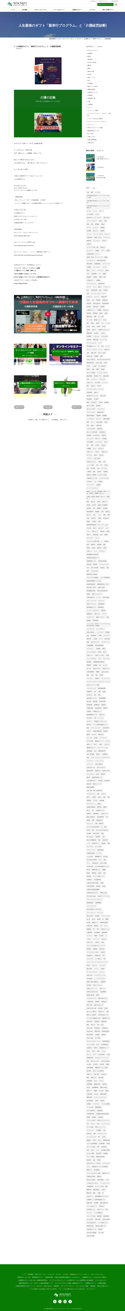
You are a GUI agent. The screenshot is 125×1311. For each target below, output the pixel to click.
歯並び (99, 287)
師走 (104, 462)
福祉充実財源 (90, 512)
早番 (109, 515)
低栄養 (106, 535)
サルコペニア (90, 538)
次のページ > (77, 407)
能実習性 (103, 774)
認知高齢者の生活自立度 (92, 554)
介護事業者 (89, 932)
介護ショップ (102, 988)
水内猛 (95, 738)
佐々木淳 (101, 1091)
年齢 (88, 1150)
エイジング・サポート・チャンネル (95, 389)
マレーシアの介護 (91, 1216)
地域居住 (102, 307)
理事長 (88, 1117)
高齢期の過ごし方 (96, 870)
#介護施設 (55, 420)
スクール (89, 234)
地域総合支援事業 (91, 807)
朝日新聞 (97, 916)
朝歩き (92, 425)
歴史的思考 (98, 1153)
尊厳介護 (100, 1229)
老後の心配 (89, 356)
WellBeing (89, 1133)
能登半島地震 (106, 1140)
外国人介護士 (96, 833)
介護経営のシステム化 (92, 478)
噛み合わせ (106, 310)
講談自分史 (104, 1021)
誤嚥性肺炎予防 (101, 751)
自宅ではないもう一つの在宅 (93, 1163)
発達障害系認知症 (91, 584)
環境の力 (98, 754)
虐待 (108, 1011)
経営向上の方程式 (91, 1180)
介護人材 (103, 445)
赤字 (93, 810)
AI (105, 936)
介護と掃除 (100, 1077)
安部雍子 (97, 678)
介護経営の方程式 (91, 1176)
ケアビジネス (102, 379)
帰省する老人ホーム (103, 998)
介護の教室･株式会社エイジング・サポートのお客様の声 (98, 207)
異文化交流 (106, 518)
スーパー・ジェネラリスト (93, 610)
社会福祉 (89, 307)
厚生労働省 (89, 264)
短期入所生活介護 (101, 260)
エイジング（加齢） (93, 110)
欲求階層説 (89, 1084)
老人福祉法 (107, 780)
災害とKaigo (90, 1031)
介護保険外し (96, 813)
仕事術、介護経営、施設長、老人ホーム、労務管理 (98, 497)
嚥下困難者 (96, 1170)
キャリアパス (106, 658)
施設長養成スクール (93, 131)
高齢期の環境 (90, 771)
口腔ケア (89, 731)
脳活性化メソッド (99, 741)
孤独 (94, 1133)
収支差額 (89, 435)
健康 (101, 356)
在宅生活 (89, 244)
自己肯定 (102, 1064)
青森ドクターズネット (97, 594)
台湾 (88, 568)
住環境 (88, 505)
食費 (102, 833)
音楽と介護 (89, 975)
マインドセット (90, 485)
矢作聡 (104, 691)
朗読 (100, 290)
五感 (95, 718)
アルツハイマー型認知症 (92, 577)
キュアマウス (90, 846)
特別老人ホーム (95, 843)
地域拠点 (89, 620)
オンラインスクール (91, 343)
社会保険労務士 (104, 1044)
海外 (99, 840)
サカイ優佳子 (98, 959)
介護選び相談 (90, 708)
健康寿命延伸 (91, 89)
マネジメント (90, 823)
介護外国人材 (91, 98)
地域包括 (103, 1035)
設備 (88, 757)
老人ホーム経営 (90, 406)
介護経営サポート (91, 310)
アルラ (100, 860)
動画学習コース (106, 1173)
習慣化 (96, 1101)
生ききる (103, 794)
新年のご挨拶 (103, 863)
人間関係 (95, 665)
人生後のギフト (90, 280)
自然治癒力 (94, 274)
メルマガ (104, 267)
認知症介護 (89, 1203)
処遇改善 (89, 662)
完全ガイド (97, 439)
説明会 (88, 965)
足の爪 (88, 1087)
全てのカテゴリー (92, 50)
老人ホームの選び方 (91, 1011)
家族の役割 (99, 429)
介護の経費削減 (91, 140)
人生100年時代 (105, 728)
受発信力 (107, 512)
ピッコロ (107, 323)
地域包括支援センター (97, 777)
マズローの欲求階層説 (92, 1143)
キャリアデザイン (100, 629)
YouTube (99, 386)
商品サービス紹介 (92, 86)
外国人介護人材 (96, 303)
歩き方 (92, 1150)
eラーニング (100, 912)
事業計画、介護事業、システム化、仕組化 (97, 475)
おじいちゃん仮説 (91, 1147)
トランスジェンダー (104, 564)
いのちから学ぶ (94, 571)
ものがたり (89, 297)
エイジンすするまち (91, 658)
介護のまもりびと (91, 767)
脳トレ (95, 744)
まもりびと (107, 744)
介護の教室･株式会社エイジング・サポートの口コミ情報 (98, 196)
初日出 (106, 465)
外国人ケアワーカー (91, 604)
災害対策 (103, 952)
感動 (107, 568)
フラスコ (99, 597)
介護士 (99, 873)
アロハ (88, 1166)
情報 (102, 512)
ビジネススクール (91, 794)
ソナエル (103, 1051)
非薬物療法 (99, 1110)
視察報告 (90, 59)
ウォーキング (100, 270)
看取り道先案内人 (91, 817)
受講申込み (97, 771)
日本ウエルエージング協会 (95, 128)
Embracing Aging (105, 1061)
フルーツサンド (100, 409)
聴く (99, 1137)
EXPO (92, 675)
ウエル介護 (100, 1232)
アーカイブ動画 (90, 1157)
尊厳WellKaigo (90, 1226)
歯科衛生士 (100, 734)
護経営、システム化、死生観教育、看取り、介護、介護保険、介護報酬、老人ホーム (98, 492)
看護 (92, 224)
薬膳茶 (104, 274)
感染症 (108, 250)
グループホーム (90, 774)
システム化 (103, 468)
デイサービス (96, 1104)
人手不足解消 (90, 442)
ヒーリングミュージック (99, 975)
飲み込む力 (104, 1074)
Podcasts (96, 1094)
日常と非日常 (97, 458)
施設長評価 (106, 376)
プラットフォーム (91, 912)
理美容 (92, 323)
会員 (102, 346)
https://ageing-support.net (22, 236)
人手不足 (97, 445)
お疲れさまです (96, 668)
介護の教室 (89, 392)
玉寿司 (106, 313)
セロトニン (98, 419)
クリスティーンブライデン (100, 1097)
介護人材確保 (100, 1180)
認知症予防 (104, 297)
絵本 (88, 290)
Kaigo (97, 774)
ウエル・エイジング (95, 728)
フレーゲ (89, 287)
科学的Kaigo (97, 1028)
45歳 (99, 691)
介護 (88, 102)
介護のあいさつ (106, 668)
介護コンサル (90, 942)
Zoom (88, 274)
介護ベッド (89, 551)
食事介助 (102, 531)
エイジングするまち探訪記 (95, 119)
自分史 (93, 919)
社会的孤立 (104, 1147)
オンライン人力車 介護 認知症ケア (96, 247)
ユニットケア (90, 439)
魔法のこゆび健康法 (103, 505)
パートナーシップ (99, 761)
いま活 (107, 1180)
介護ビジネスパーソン (92, 988)
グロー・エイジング (91, 601)
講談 (88, 1025)
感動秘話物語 (90, 903)
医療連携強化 (98, 1107)
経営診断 (99, 544)
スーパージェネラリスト (92, 488)
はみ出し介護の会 (91, 359)
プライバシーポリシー (92, 221)
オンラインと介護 (99, 1186)
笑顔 (88, 571)
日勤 (88, 518)
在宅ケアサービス (95, 642)
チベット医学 (98, 846)
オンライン (95, 227)
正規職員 (98, 649)
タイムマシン (106, 635)
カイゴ (106, 926)
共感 (88, 353)
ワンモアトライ (90, 617)
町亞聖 (106, 1008)
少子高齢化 (98, 1130)
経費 (93, 820)
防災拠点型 (97, 955)
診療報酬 (104, 415)
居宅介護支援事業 (99, 645)
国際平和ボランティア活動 (101, 1068)
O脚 (94, 508)
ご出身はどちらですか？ (92, 1183)
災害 (98, 1025)
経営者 (100, 313)
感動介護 (89, 1190)
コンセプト (97, 192)
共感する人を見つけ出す (92, 992)
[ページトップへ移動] (62, 1267)
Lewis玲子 (95, 1064)
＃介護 (108, 1054)
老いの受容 (98, 1038)
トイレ (88, 531)
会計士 (93, 1051)
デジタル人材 (90, 1107)
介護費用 (96, 356)
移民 (105, 860)
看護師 (88, 330)
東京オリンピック (97, 784)
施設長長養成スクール (92, 715)
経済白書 (100, 780)
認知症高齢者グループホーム (102, 1196)
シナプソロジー (102, 738)
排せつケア (100, 528)
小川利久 (94, 521)
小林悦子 (94, 797)
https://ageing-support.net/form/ (24, 245)
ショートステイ (96, 241)
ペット (97, 1150)
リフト (95, 551)
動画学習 (89, 1160)
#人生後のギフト (44, 420)
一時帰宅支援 (90, 1002)
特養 (88, 728)
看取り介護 (103, 396)
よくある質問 (90, 214)
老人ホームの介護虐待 (98, 1071)
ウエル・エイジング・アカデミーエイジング (97, 962)
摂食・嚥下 (96, 1074)
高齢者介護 (95, 340)
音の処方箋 (89, 978)
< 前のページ (19, 407)
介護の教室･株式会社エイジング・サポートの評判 (98, 202)
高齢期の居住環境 (100, 1157)
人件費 (99, 635)
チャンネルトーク (91, 260)
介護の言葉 (107, 639)
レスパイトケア (106, 264)
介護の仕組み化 (106, 1219)
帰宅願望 (96, 1203)
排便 (88, 1061)
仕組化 (98, 502)
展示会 (97, 995)
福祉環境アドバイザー (92, 698)
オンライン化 (103, 340)
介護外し (99, 804)
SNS (100, 665)
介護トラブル (100, 1209)
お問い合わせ (106, 217)
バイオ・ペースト (91, 850)
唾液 (109, 843)
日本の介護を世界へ (91, 1223)
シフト (99, 515)
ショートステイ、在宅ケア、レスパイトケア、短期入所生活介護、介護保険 (98, 625)
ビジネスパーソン (91, 804)
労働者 (95, 936)
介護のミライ (90, 655)
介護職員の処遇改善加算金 (102, 1114)
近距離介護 (89, 705)
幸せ (104, 1130)
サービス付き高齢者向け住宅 (93, 1018)
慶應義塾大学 (98, 856)
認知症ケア (107, 349)
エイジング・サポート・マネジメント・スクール (98, 682)
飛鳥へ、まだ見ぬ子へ (92, 402)
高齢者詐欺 (89, 333)
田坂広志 (101, 455)
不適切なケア (101, 1011)
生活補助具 (105, 754)
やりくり (89, 1054)
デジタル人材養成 (105, 1104)
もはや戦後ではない (91, 780)
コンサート (101, 972)
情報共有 (93, 544)
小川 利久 (89, 1064)
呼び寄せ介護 (102, 701)
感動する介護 (103, 893)
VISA (93, 300)
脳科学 (89, 65)
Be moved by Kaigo (91, 896)
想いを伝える (90, 837)
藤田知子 (105, 708)
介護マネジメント (105, 929)
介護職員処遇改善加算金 (98, 662)
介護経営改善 (99, 820)
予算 (104, 959)
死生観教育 (89, 399)
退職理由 (89, 665)
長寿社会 (96, 926)
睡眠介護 (89, 1193)
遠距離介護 (96, 705)
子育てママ (94, 965)
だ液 (103, 837)
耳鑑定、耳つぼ (97, 237)
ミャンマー (99, 853)
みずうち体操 (90, 741)
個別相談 (97, 224)
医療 (88, 642)
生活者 (103, 326)
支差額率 (103, 843)
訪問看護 (89, 336)
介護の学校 (89, 237)
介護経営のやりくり (104, 1048)
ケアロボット (102, 551)
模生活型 (89, 724)
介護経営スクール (92, 92)
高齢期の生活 (97, 1084)
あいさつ (105, 665)
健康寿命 (89, 313)
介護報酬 (98, 415)
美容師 (98, 326)
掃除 (88, 1077)
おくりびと (89, 455)
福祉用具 (99, 548)
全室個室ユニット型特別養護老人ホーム (96, 1199)
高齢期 (97, 672)
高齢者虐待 (89, 1097)
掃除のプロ (93, 1077)
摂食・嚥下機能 (90, 754)
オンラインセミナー (91, 283)
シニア (99, 343)
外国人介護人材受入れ (102, 591)
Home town (104, 939)
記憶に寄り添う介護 (91, 1008)
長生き (99, 797)
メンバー (107, 346)
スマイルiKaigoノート (92, 1206)
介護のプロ (101, 715)
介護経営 (90, 95)
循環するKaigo (103, 1087)
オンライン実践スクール (98, 876)
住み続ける (89, 695)
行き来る (94, 505)
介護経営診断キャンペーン (93, 254)
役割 (98, 1147)
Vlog (98, 468)
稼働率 (88, 820)
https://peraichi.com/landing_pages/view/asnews (28, 255)
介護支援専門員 (90, 1114)
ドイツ (88, 863)
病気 (104, 544)
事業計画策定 (100, 850)
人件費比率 (103, 982)
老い (88, 445)
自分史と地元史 (91, 62)
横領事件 (94, 1117)
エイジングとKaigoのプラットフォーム (96, 945)
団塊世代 (89, 784)
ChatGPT (97, 942)
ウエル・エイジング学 (102, 747)
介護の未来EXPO (90, 597)
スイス (94, 287)
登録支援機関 (102, 698)
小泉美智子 (97, 837)
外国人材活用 (106, 597)
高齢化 (95, 1091)
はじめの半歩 (90, 1219)
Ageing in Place (105, 672)
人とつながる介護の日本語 (93, 827)
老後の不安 (93, 353)
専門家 (99, 518)
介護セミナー (90, 452)
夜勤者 (88, 873)
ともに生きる (90, 856)
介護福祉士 (89, 879)
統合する (93, 502)
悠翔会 (107, 1091)
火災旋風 (97, 1035)
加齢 (92, 445)
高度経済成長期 (90, 787)
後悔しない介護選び (91, 1015)
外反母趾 (89, 508)
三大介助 (89, 528)
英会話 (107, 270)
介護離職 (89, 448)
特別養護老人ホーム (91, 346)
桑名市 (88, 777)
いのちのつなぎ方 (91, 429)
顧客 (104, 797)
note (88, 1124)
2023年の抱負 (90, 866)
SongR (102, 942)
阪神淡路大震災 (105, 1031)
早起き (106, 422)
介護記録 (106, 541)
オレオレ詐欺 (104, 336)
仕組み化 (99, 472)
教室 (92, 192)
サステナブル (90, 959)
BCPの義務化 (97, 932)
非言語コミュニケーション (103, 1120)
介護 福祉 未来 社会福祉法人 (94, 790)
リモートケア (102, 965)
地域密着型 (95, 620)
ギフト (93, 270)
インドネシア (100, 632)
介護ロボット (90, 1196)
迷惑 (94, 1160)
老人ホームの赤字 (91, 409)
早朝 (88, 425)
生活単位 (102, 1101)
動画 (88, 502)
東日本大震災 (90, 1035)
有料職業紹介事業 (91, 591)
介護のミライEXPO (99, 655)
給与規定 (100, 481)
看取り (89, 69)
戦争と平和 (89, 1005)
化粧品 (108, 1143)
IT (101, 541)
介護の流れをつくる (91, 1229)
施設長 (102, 369)
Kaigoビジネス (104, 813)
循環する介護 (101, 587)
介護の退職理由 (90, 672)
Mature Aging (90, 1038)
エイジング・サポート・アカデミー (101, 234)
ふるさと (89, 939)
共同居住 (104, 435)
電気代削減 (106, 1216)
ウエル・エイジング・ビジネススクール (100, 757)
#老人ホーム (64, 420)
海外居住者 (105, 840)
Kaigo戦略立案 (97, 879)
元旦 (97, 465)
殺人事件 (89, 1071)
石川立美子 (89, 718)
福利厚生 (89, 876)
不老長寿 (105, 290)
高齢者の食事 (100, 412)
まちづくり (90, 125)
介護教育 (97, 250)
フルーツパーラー (91, 412)
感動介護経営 (96, 1190)
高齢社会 (99, 1176)
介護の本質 (98, 425)
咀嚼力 (108, 531)
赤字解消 (104, 439)
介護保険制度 (97, 264)
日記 (88, 80)
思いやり (89, 668)
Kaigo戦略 (101, 800)
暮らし (105, 652)
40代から (97, 452)
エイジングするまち (91, 652)
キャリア (104, 614)
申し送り (89, 515)
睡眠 (94, 1193)
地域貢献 (97, 512)
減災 (106, 1186)
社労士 (88, 1051)
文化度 (107, 655)
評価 (88, 379)
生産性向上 (101, 1206)
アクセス (97, 214)
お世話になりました (91, 462)
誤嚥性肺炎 (95, 535)
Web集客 (98, 886)
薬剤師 (98, 919)
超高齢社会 (89, 691)
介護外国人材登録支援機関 (93, 889)
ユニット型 (89, 738)
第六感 (88, 870)
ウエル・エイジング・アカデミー (97, 122)
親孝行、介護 (102, 277)
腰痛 (95, 316)
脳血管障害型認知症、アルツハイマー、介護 (97, 525)
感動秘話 (89, 929)
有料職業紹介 (101, 604)
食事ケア (89, 535)
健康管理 (89, 241)
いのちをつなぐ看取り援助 (93, 541)
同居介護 (95, 701)
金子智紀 (105, 856)
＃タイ (94, 1054)
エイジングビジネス (91, 1137)
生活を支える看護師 (91, 1232)
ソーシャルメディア (91, 906)
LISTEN (103, 1137)
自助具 (93, 548)
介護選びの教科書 (102, 561)
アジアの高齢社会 (98, 1213)
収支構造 (98, 406)
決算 (88, 635)
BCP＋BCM (90, 134)
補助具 (88, 548)
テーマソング (96, 939)
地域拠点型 (89, 614)
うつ (95, 481)
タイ (101, 926)
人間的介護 (96, 1021)
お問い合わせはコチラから (105, 4)
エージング (100, 718)
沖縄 (96, 823)
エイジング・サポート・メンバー (94, 349)
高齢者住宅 (89, 316)
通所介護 (99, 807)
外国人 (88, 300)
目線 (96, 675)
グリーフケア (90, 678)
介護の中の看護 (90, 1236)
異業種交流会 (90, 1058)
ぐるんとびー (96, 336)
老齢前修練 (89, 751)
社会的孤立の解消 (105, 1150)
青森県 (88, 594)
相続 (98, 1051)
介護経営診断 (94, 290)
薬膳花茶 (89, 277)
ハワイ (88, 843)
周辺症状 (102, 568)
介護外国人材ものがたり (92, 893)
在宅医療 (90, 83)
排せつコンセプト (95, 1061)
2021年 (105, 363)
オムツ (107, 528)
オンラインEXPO (90, 1044)
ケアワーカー (101, 601)
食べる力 (94, 734)
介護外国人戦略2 (91, 853)
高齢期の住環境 (103, 922)
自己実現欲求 (90, 1101)
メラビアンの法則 (91, 1120)
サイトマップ (91, 1289)
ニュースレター (96, 267)
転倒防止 (99, 508)
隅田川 (104, 649)
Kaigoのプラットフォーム (104, 896)
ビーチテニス (106, 237)
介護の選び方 (101, 283)
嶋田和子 (101, 823)
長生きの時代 (90, 916)
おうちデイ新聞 (90, 1153)
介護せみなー (105, 452)
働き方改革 (89, 969)
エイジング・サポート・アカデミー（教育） (99, 114)
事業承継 (95, 313)
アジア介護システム (103, 1223)
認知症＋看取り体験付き (92, 982)
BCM (98, 929)
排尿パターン (95, 531)
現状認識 (105, 1153)
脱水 (105, 827)
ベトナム (96, 969)
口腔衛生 (105, 731)
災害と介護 (89, 1028)
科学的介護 (89, 1021)
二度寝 (98, 1193)
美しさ (88, 810)
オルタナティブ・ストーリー (102, 1058)
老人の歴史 (97, 382)
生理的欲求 (89, 1081)
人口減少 (101, 936)
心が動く (103, 1190)
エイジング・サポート (102, 373)
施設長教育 (104, 932)
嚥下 (101, 535)
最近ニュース (91, 77)
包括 (98, 1124)
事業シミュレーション (100, 1127)
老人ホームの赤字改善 (92, 432)
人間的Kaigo (105, 1028)
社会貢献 (105, 508)
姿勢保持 (89, 800)
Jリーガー (107, 741)
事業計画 (103, 610)
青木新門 (96, 399)
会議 (88, 544)
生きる (105, 320)
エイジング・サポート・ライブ (98, 293)
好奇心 (94, 1140)
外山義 (88, 922)
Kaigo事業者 (103, 992)
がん (102, 323)
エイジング (105, 382)
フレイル (97, 538)
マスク (103, 250)
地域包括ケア (90, 955)
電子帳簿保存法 (106, 1041)
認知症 (89, 56)
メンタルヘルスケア (104, 478)
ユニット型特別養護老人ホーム (100, 724)
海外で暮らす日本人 (91, 587)
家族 (88, 224)
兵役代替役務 (90, 1068)
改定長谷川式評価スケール (93, 558)
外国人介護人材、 (91, 632)
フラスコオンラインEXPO (93, 952)
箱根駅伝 (89, 1140)
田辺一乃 (93, 1025)
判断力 (97, 369)
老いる (106, 442)
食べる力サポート (101, 767)
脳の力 (88, 797)
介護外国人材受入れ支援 (92, 883)
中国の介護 (97, 1219)
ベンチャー (89, 936)
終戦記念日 (104, 1002)
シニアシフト (94, 379)
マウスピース (106, 287)
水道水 (88, 830)
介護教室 (99, 310)
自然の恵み (95, 307)
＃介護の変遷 (101, 1054)
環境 (99, 695)
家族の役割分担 (103, 1203)
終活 (95, 751)
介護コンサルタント (97, 985)
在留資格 (98, 300)
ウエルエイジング (102, 1133)
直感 (93, 369)
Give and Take (96, 435)
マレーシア (89, 1213)
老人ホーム (95, 231)
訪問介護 (89, 340)
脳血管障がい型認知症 (92, 574)
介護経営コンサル (100, 810)
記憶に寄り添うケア (98, 1005)
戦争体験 (97, 1002)
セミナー (89, 227)
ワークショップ (90, 1130)
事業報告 (107, 632)
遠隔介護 (103, 705)
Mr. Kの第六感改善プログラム (102, 866)
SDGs (103, 955)
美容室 (97, 323)
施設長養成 (100, 607)
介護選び (90, 53)
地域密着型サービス (91, 561)
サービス (89, 211)
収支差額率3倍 (100, 817)
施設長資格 (89, 376)
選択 (88, 386)
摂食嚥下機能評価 (97, 731)
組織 (94, 472)
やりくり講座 (90, 1127)
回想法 (107, 1064)
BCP (94, 929)
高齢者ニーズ (95, 922)
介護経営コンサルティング (100, 721)
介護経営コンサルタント (104, 330)
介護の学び (93, 518)
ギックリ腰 (89, 320)
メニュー (95, 211)
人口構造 (95, 639)
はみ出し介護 (99, 363)
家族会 (88, 521)
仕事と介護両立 (98, 764)
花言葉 (88, 326)
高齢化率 (89, 639)
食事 (109, 797)
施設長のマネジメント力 (92, 396)
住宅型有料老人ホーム (103, 1015)
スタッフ (101, 211)
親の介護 (89, 701)
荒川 (88, 468)
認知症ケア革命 (106, 771)
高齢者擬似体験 (101, 688)
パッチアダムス (90, 419)
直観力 (95, 455)
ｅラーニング (90, 764)
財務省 (105, 807)
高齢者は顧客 (103, 1094)
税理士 (95, 1048)
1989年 (88, 366)
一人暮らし (102, 333)
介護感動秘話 (98, 903)
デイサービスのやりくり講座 (93, 1173)
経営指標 (106, 402)
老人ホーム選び (101, 353)
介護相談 (102, 227)
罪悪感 (98, 1160)
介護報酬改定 (95, 1087)
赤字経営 (89, 985)
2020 (101, 465)
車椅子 (105, 548)
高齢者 (107, 919)
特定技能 (89, 303)
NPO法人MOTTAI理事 (92, 860)
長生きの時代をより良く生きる (94, 909)
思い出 (88, 919)
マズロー (101, 1081)
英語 (93, 830)
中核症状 (95, 564)
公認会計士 (89, 1048)
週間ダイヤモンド (100, 617)
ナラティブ (96, 297)
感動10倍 (89, 813)
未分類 (89, 75)
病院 (105, 221)
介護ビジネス (91, 137)
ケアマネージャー (105, 642)
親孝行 (88, 270)
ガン (100, 274)
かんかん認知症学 (91, 1110)
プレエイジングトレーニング (93, 1041)
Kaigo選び (100, 1117)
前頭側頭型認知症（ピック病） (94, 581)
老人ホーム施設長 (91, 373)
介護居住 (89, 711)
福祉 (95, 695)
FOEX (98, 1044)
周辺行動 (89, 564)
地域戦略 (95, 949)
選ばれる (93, 386)
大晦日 (99, 462)
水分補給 (89, 833)
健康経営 (94, 873)
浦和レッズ (89, 744)
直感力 (88, 369)
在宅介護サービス (91, 1209)
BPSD (99, 521)
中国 (106, 1209)
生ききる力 (100, 448)
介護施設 (98, 280)
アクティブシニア (105, 916)
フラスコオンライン (91, 998)
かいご (92, 422)
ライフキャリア (90, 629)
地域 (108, 617)
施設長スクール (97, 376)
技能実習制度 (105, 303)
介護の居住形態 (90, 886)
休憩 (88, 293)
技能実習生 (104, 300)
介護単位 (89, 1104)
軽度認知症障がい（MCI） (103, 584)
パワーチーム (90, 761)
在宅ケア (104, 241)
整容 (88, 323)
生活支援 (96, 333)
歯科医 (88, 734)
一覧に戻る (47, 407)
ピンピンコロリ (106, 1163)
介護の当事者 (99, 422)
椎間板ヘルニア (97, 320)
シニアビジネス (98, 442)
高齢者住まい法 (106, 1018)
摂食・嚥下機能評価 (91, 840)
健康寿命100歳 (90, 363)
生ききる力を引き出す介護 (103, 359)
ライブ (89, 108)
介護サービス (97, 614)
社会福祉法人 (102, 432)
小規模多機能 (90, 645)
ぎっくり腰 (100, 316)
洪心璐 (103, 886)
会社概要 (89, 231)
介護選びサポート (97, 711)
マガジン (93, 1124)
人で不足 (95, 800)
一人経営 (94, 366)
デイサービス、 (90, 649)
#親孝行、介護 (32, 420)
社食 (104, 873)
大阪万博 (104, 1084)
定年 (95, 691)
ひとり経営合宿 (102, 366)
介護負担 (89, 267)
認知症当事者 (98, 708)
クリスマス (89, 458)
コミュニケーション (105, 1183)
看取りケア (105, 502)
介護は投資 (89, 1094)
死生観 (101, 675)
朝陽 (88, 422)
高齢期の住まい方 (91, 747)
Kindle (93, 326)
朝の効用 (93, 468)
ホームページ (90, 250)
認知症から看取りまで (101, 1226)
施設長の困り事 (90, 995)
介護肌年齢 (101, 1143)
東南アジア (89, 1091)
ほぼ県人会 (101, 949)
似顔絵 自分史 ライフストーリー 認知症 (97, 257)
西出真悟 (100, 1008)
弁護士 (100, 744)
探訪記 (99, 652)
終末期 (100, 402)
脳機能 (104, 870)
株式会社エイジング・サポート (94, 217)
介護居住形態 (90, 1186)
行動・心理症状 (94, 568)
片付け (95, 1081)
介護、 (94, 515)
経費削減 (99, 1216)
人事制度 (90, 105)
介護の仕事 (89, 926)
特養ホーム (89, 1074)
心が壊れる (89, 481)
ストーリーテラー (105, 678)
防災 (102, 1025)
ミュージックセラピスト (99, 978)
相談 (98, 794)
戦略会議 (89, 949)
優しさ (99, 1140)
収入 (107, 817)
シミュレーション (105, 1124)
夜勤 (104, 515)
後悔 (88, 675)
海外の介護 (90, 72)
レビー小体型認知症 (105, 577)
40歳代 (102, 883)
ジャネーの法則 (90, 465)
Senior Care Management (102, 830)
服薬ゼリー (89, 1170)
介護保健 (98, 485)
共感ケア (94, 330)
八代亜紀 (102, 969)
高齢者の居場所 (90, 415)
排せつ (94, 528)
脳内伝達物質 (106, 419)
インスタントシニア (91, 688)
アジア (100, 639)
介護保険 (105, 472)
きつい (94, 448)
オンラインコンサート (92, 972)
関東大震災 (97, 1031)
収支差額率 (93, 635)
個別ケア (96, 392)
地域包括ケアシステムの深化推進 (100, 1166)
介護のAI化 (90, 143)
